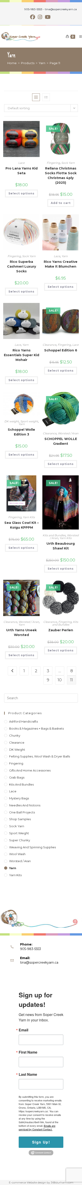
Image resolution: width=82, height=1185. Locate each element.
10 (60, 679)
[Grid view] (36, 97)
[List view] (46, 97)
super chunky (19, 840)
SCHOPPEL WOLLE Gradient (60, 441)
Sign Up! (41, 1142)
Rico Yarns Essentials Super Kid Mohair (21, 355)
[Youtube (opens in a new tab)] (48, 17)
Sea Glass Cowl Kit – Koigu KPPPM (21, 525)
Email (23, 1030)
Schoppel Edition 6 (60, 350)
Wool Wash (17, 854)
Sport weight (29, 421)
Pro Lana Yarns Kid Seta (21, 170)
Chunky (14, 735)
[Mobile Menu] (79, 36)
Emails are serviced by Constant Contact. (37, 1127)
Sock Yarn (68, 162)
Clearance (49, 344)
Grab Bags (16, 777)
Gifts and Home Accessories (30, 770)
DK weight (11, 421)
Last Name (28, 1074)
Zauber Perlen (60, 630)
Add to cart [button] (61, 203)
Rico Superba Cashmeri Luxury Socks (21, 266)
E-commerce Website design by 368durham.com (41, 1182)
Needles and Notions (24, 805)
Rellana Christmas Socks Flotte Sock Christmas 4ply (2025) (61, 175)
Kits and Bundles (54, 535)
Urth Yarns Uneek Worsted (21, 632)
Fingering (53, 162)
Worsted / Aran (68, 433)
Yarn (65, 256)
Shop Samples (20, 819)
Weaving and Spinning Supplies (32, 847)
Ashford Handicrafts (23, 721)
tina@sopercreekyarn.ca (39, 962)
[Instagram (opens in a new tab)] (40, 17)
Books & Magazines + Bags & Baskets (36, 728)
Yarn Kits (29, 517)
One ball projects (22, 812)
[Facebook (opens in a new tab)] (33, 17)
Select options (21, 193)
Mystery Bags (19, 798)
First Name (28, 1052)
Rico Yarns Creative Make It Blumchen (60, 264)
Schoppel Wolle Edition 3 (21, 432)
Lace (21, 162)
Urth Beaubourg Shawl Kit (60, 546)
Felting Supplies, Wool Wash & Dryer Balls (39, 756)
